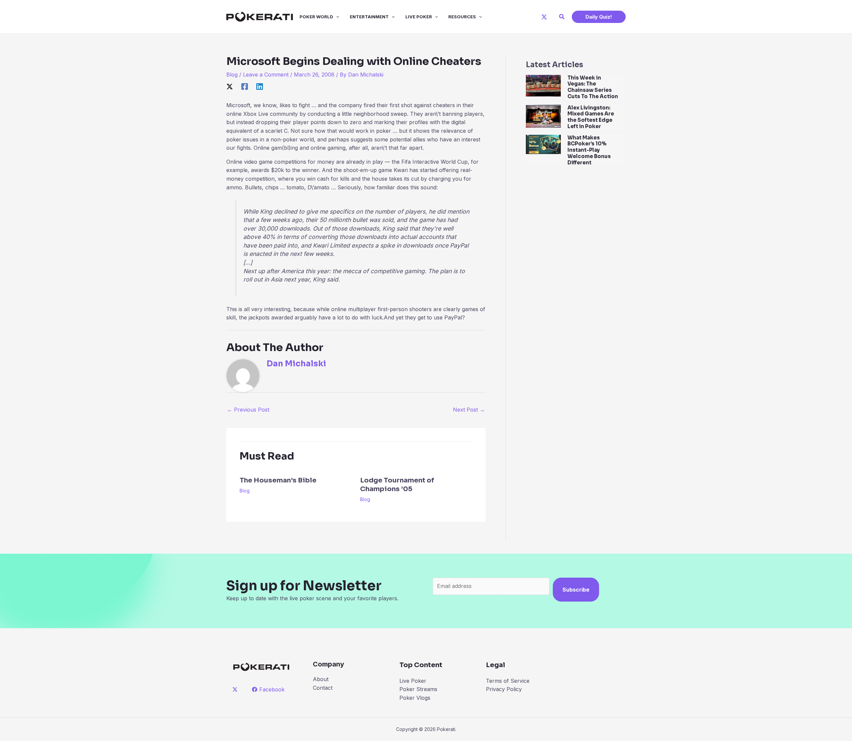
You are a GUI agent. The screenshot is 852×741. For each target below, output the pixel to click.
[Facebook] (244, 86)
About (320, 679)
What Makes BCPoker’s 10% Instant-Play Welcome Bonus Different (589, 150)
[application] (336, 16)
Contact (322, 687)
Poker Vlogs (414, 697)
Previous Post (248, 409)
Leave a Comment (266, 74)
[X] (544, 17)
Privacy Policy (504, 689)
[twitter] (236, 689)
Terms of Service (508, 680)
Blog (232, 74)
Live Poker (418, 16)
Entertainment (369, 16)
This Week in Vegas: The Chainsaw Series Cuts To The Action (592, 87)
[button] (562, 17)
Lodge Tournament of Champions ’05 (397, 484)
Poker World (316, 16)
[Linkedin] (259, 86)
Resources (462, 16)
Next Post (469, 409)
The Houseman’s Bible (278, 480)
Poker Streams (418, 689)
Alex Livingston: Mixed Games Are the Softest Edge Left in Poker (590, 116)
